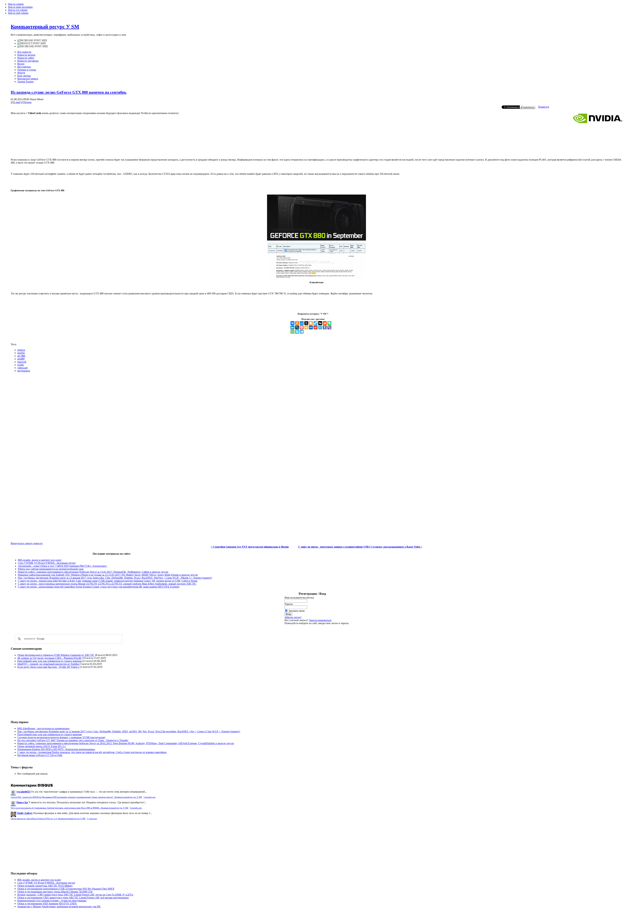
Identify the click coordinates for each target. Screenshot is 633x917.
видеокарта (23, 370)
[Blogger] (311, 323)
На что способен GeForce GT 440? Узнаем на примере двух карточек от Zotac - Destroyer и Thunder (72, 740)
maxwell (21, 361)
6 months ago (136, 808)
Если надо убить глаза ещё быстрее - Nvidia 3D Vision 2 (48, 667)
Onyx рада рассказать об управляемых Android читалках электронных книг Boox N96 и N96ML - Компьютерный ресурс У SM (69, 808)
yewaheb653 (23, 791)
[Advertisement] (316, 142)
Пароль (289, 604)
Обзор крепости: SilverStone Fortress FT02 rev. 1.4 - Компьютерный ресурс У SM (48, 818)
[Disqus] (316, 416)
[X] (306, 323)
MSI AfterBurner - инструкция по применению (43, 728)
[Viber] (329, 327)
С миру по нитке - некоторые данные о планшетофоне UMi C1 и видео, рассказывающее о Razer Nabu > (360, 546)
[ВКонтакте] (292, 323)
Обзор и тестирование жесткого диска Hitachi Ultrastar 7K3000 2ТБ (54, 891)
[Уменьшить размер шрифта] (32, 46)
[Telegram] (302, 332)
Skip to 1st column (17, 10)
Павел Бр (22, 802)
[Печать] (26, 102)
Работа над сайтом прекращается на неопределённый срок (51, 568)
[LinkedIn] (292, 327)
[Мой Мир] (302, 323)
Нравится (543, 106)
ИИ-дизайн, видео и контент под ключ (39, 560)
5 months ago (150, 797)
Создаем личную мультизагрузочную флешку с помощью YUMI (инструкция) (61, 737)
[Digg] (320, 323)
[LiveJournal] (297, 327)
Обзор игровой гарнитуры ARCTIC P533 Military (45, 885)
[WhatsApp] (292, 332)
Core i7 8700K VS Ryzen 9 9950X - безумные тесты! (47, 563)
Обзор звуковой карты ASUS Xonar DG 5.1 (41, 746)
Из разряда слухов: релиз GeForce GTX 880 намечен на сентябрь (68, 92)
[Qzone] (306, 327)
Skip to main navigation (20, 7)
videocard (22, 367)
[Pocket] (302, 327)
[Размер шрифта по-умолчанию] (31, 43)
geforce (21, 350)
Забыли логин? (293, 617)
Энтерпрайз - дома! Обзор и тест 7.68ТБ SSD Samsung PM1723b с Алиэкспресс (62, 566)
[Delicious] (315, 323)
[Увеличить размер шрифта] (32, 40)
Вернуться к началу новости (27, 543)
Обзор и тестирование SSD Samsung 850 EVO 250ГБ (47, 903)
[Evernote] (329, 323)
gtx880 (21, 358)
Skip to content (16, 4)
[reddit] (325, 323)
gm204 (21, 352)
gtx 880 (21, 355)
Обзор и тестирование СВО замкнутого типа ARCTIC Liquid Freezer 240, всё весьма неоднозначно (73, 897)
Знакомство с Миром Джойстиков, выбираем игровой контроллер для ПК (59, 906)
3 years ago (92, 818)
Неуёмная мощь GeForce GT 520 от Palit (39, 755)
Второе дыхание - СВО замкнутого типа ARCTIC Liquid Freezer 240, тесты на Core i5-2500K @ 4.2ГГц (75, 894)
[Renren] (311, 327)
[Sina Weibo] (315, 327)
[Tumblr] (325, 327)
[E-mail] (15, 102)
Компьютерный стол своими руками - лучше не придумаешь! (52, 900)
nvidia (20, 364)
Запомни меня (296, 610)
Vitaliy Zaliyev (24, 813)
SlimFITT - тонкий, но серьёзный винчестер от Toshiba (48, 664)
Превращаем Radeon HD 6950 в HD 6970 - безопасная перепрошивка (56, 749)
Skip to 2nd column (18, 13)
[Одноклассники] (297, 323)
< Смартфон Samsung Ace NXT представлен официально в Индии (250, 546)
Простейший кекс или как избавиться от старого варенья (49, 661)
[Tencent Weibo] (320, 327)
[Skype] (297, 332)
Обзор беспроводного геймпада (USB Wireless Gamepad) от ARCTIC (55, 655)
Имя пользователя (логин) (299, 597)
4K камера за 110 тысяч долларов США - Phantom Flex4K (49, 658)
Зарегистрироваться (320, 620)
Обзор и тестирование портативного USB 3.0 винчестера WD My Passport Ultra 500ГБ (65, 888)
